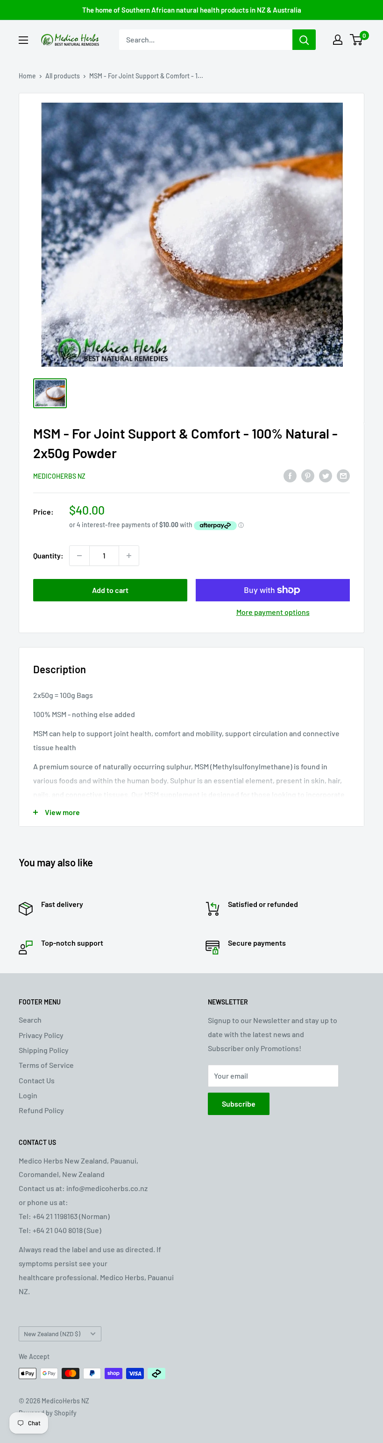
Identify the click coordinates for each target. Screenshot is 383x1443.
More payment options (273, 611)
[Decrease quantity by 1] (79, 555)
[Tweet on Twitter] (325, 475)
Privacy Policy (41, 1035)
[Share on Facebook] (290, 475)
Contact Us (37, 1080)
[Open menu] (23, 40)
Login (28, 1095)
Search (30, 1019)
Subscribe (238, 1103)
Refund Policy (41, 1110)
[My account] (337, 40)
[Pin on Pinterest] (307, 475)
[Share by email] (343, 475)
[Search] (304, 39)
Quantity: (48, 555)
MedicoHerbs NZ (59, 476)
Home (27, 76)
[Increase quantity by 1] (129, 555)
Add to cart (110, 590)
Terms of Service (46, 1064)
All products (62, 76)
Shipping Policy (44, 1050)
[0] (356, 39)
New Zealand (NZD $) (52, 1334)
